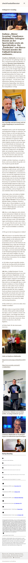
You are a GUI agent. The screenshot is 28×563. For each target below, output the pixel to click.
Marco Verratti (15, 556)
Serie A (10, 557)
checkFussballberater (11, 3)
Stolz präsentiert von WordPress (9, 561)
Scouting (20, 556)
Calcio (19, 555)
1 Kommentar (17, 557)
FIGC (22, 555)
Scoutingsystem (5, 557)
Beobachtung (15, 555)
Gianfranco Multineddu (7, 556)
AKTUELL (12, 553)
